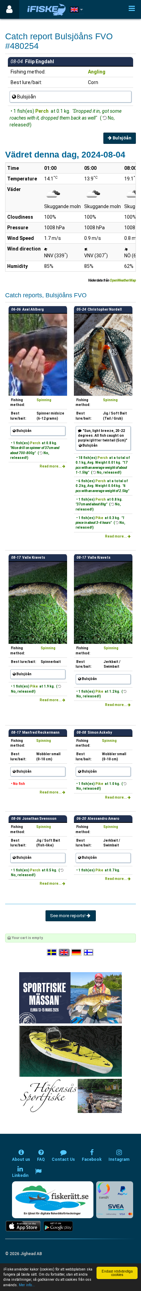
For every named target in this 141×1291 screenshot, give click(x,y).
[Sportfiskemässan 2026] (70, 998)
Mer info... (27, 1285)
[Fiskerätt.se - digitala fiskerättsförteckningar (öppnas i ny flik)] (52, 1199)
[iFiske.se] (46, 9)
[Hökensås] (71, 1096)
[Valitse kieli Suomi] (89, 953)
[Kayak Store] (70, 1051)
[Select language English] (64, 953)
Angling (96, 71)
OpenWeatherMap (123, 280)
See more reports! (68, 915)
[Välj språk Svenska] (52, 953)
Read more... (51, 466)
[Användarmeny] (9, 9)
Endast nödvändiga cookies (117, 1272)
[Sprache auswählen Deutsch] (76, 953)
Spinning (44, 400)
